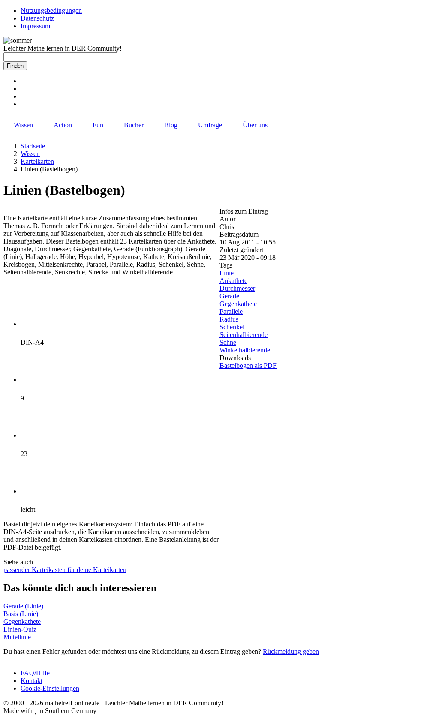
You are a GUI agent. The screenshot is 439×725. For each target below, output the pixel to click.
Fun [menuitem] (98, 125)
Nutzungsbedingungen (51, 10)
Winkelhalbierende (245, 350)
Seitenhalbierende (244, 334)
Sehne (228, 342)
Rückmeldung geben (291, 651)
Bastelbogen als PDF (248, 365)
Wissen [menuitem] (23, 125)
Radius (229, 319)
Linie (227, 273)
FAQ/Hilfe (35, 673)
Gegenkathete (238, 303)
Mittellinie (17, 637)
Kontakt (31, 680)
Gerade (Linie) (23, 606)
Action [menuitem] (63, 125)
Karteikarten (37, 161)
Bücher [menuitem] (134, 125)
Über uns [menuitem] (255, 125)
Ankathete (233, 280)
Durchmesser (237, 288)
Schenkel (232, 327)
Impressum (35, 26)
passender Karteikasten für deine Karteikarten (64, 569)
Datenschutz (37, 18)
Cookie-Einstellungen (50, 688)
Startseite (33, 146)
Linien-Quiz (19, 629)
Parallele (231, 311)
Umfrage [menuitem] (210, 125)
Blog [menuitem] (170, 125)
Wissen (30, 153)
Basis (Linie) (20, 613)
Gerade (229, 296)
